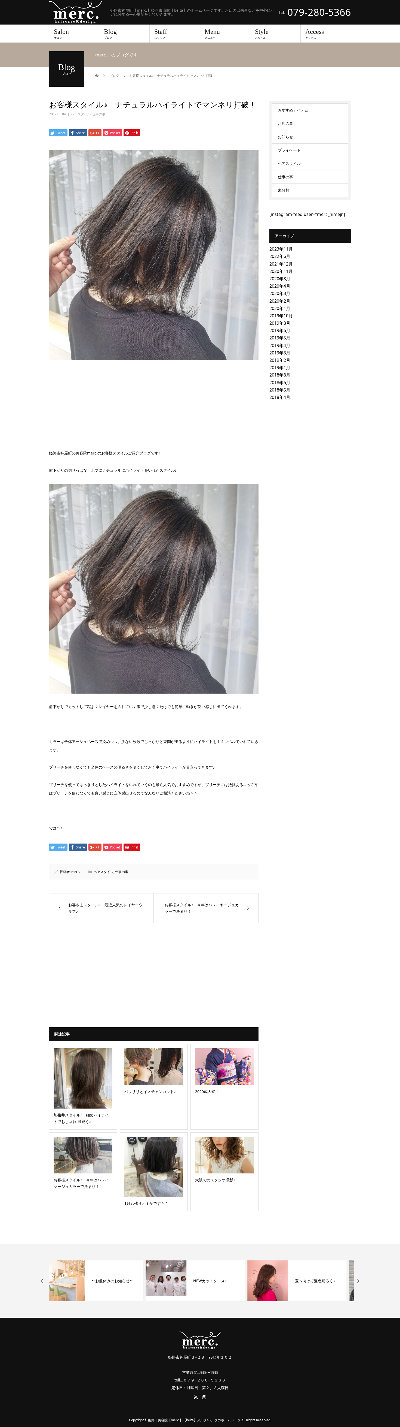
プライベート (289, 150)
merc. (75, 871)
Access (314, 34)
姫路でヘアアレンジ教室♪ (322, 1280)
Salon (61, 34)
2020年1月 (279, 308)
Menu (212, 34)
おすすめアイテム (293, 110)
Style (262, 34)
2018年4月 (279, 397)
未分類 (283, 190)
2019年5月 (279, 338)
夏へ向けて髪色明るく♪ (218, 1280)
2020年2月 (279, 301)
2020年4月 (279, 286)
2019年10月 (281, 316)
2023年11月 (281, 249)
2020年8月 (279, 279)
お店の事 (285, 123)
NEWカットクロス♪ (113, 1280)
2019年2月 (279, 360)
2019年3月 (279, 353)
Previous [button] (42, 1281)
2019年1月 (279, 368)
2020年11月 (281, 271)
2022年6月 (279, 256)
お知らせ (285, 136)
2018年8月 (279, 375)
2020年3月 (279, 293)
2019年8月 (279, 323)
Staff (160, 34)
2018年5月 (279, 390)
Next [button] (358, 1281)
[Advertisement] (154, 405)
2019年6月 (279, 330)
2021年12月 (281, 264)
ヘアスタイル (81, 114)
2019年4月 (279, 345)
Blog (110, 34)
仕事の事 (98, 114)
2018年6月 (279, 383)
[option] (98, 1280)
